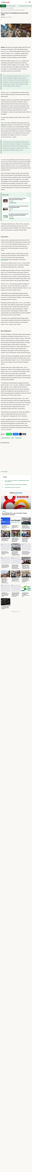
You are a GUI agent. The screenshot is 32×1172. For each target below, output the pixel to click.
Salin (24, 434)
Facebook (16, 434)
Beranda (3, 8)
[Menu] (29, 2)
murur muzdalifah (10, 8)
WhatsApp (9, 434)
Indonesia (3, 124)
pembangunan (4, 259)
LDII (5, 2)
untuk (20, 383)
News (12, 437)
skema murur (18, 437)
